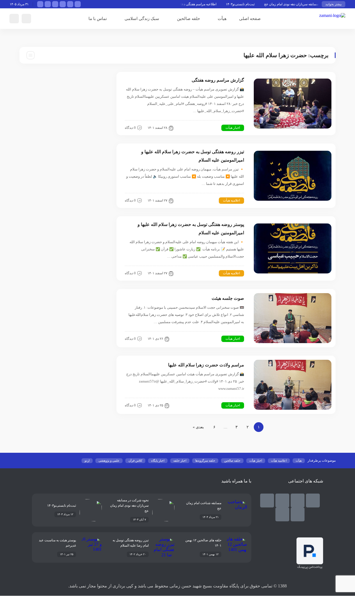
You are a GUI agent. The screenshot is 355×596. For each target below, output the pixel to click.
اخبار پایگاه (157, 460)
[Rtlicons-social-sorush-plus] (282, 514)
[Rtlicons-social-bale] (313, 500)
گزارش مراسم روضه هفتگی (218, 80)
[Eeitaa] (282, 500)
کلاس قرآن (135, 460)
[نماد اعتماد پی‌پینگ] (309, 567)
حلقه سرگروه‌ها (205, 460)
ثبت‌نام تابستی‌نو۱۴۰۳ (247, 4)
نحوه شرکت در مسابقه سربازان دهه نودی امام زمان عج (310, 4)
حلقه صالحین (188, 18)
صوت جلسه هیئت (228, 298)
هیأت (222, 18)
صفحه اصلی (250, 18)
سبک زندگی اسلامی (142, 18)
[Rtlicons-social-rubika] (298, 500)
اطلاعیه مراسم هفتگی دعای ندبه (202, 4)
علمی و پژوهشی (109, 460)
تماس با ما (97, 18)
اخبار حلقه (179, 460)
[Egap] (267, 500)
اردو (87, 460)
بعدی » (198, 427)
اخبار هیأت (232, 128)
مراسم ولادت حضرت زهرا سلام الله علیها (206, 365)
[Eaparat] (298, 514)
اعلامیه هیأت (231, 200)
